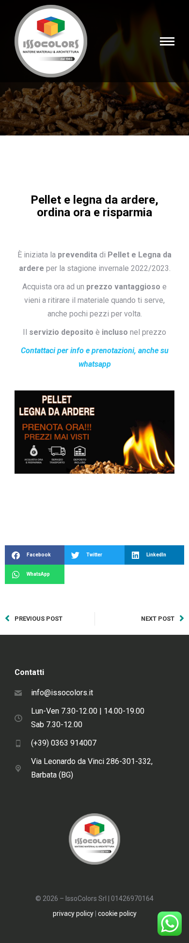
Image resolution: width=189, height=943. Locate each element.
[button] (34, 555)
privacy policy (73, 913)
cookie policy (117, 913)
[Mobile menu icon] (167, 41)
